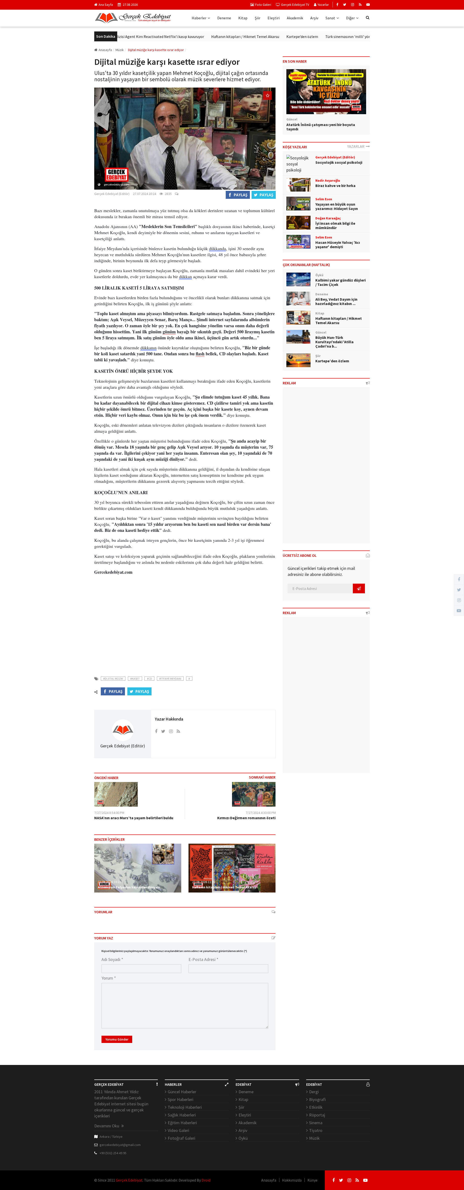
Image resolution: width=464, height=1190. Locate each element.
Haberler (199, 17)
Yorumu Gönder (116, 1039)
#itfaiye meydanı (170, 678)
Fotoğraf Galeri (181, 1138)
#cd (149, 678)
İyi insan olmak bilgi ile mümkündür (335, 225)
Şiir (257, 17)
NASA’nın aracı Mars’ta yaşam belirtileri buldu (133, 817)
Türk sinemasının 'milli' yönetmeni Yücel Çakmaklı (337, 36)
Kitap (242, 17)
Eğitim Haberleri (182, 1122)
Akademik (295, 17)
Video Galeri (178, 1130)
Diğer (350, 17)
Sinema (315, 1122)
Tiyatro (315, 1130)
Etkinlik (316, 1107)
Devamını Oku (107, 1126)
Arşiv (314, 17)
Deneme (224, 17)
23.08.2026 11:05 (203, 882)
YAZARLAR (356, 146)
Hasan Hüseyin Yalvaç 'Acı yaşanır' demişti (337, 244)
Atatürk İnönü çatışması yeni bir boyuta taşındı (320, 126)
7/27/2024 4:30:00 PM (261, 813)
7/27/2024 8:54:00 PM (109, 813)
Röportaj (317, 1115)
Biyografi (317, 1099)
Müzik (314, 1138)
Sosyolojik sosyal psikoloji (338, 162)
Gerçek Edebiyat (129, 1180)
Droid (206, 1180)
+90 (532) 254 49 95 (113, 1153)
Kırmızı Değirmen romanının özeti (246, 817)
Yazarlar (323, 4)
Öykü (243, 1138)
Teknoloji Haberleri (185, 1107)
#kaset (135, 678)
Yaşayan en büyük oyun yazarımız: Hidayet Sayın (336, 206)
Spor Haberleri (180, 1099)
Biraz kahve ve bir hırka (335, 185)
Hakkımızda (292, 1180)
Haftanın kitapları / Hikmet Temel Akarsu (216, 36)
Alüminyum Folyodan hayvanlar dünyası (129, 887)
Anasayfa (105, 50)
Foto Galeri (263, 4)
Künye (312, 1180)
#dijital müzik (113, 678)
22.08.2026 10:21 (109, 882)
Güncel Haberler (182, 1091)
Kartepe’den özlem (273, 36)
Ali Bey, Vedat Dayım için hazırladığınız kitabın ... (336, 301)
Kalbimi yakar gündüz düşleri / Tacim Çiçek (340, 282)
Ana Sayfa (106, 4)
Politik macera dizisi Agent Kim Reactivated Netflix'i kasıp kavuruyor (118, 36)
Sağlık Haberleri (182, 1115)
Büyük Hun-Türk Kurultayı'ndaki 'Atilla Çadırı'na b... (334, 342)
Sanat (330, 17)
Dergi (314, 1091)
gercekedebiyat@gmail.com (120, 1145)
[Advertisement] (185, 628)
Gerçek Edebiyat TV (295, 4)
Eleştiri (274, 17)
